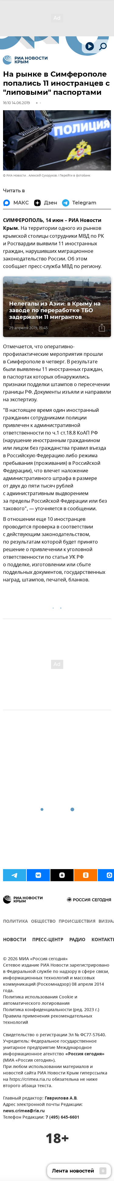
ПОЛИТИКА (15, 921)
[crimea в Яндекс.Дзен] (62, 875)
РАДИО (77, 940)
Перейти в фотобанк (75, 175)
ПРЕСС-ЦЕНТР (47, 940)
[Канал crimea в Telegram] (14, 875)
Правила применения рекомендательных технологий (47, 1019)
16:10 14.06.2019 (16, 103)
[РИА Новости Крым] (25, 60)
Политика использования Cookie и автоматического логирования (40, 1000)
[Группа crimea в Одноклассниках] (85, 875)
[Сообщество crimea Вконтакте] (38, 875)
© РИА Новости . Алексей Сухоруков (30, 175)
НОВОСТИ (14, 940)
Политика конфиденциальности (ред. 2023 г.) (51, 1010)
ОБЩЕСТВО (43, 921)
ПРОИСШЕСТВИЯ (77, 921)
